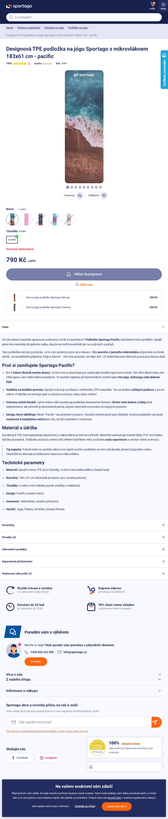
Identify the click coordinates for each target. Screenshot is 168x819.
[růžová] (26, 219)
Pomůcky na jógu (54, 27)
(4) (28, 63)
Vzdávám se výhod (85, 806)
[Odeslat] (157, 722)
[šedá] (40, 219)
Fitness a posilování (28, 27)
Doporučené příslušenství (17, 561)
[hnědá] (69, 219)
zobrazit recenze (130, 743)
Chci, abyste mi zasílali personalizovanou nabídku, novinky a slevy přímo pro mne (47, 731)
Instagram (50, 757)
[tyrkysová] (55, 219)
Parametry (8, 525)
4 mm (12, 239)
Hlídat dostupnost (87, 274)
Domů (9, 27)
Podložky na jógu (78, 27)
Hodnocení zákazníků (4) (17, 573)
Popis (5, 327)
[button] (67, 187)
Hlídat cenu (86, 284)
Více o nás (14, 674)
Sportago (47, 63)
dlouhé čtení (114, 797)
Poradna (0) (9, 537)
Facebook (22, 757)
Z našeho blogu (18, 679)
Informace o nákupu (22, 691)
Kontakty (36, 661)
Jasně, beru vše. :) (117, 806)
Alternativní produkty (14, 549)
